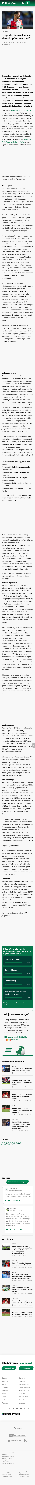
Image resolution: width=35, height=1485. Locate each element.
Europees (5, 1390)
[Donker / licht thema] (23, 3)
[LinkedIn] (19, 1143)
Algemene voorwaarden (8, 1456)
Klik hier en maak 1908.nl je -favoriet (15, 1038)
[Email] (7, 1143)
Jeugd (4, 1393)
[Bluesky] (14, 1408)
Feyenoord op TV (6, 1474)
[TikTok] (25, 1408)
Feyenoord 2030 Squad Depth (21, 110)
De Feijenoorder (24, 1387)
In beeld (22, 1393)
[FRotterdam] (6, 1189)
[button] (20, 1189)
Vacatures (26, 1368)
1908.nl (9, 3)
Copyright (4, 1460)
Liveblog (22, 1403)
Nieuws (4, 1378)
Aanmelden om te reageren (17, 1182)
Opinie (4, 1384)
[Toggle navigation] (32, 3)
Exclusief (5, 1387)
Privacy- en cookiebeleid (8, 1453)
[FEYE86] (7, 1209)
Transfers (5, 1381)
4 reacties (23, 42)
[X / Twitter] (3, 1143)
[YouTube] (21, 1408)
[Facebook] (11, 1143)
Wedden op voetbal (7, 1476)
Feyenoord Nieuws (24, 1474)
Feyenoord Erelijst (24, 1476)
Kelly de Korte (18, 142)
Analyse (4, 1400)
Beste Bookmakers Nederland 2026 (6, 1472)
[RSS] (29, 1408)
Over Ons (22, 1400)
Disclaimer (4, 1454)
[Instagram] (6, 1408)
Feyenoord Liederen (24, 1473)
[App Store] (15, 1414)
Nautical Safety (23, 1471)
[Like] (6, 1200)
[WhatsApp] (15, 1143)
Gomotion (11, 1463)
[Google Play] (6, 1414)
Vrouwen (5, 1403)
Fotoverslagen (24, 1390)
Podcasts (22, 1381)
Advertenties (23, 1397)
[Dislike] (9, 1200)
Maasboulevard (24, 1384)
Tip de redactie (9, 1368)
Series (4, 1397)
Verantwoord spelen (7, 1458)
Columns (22, 1378)
